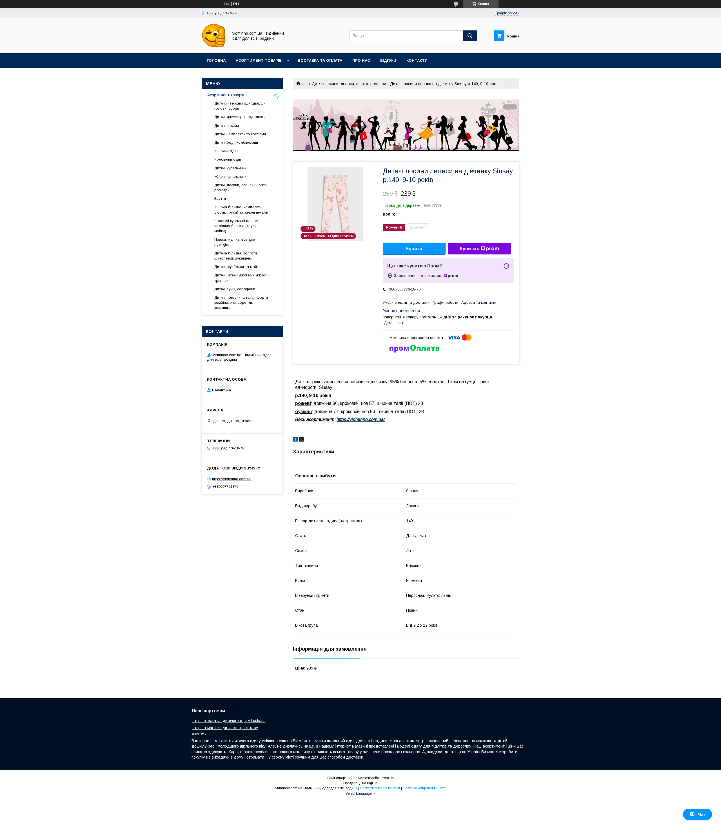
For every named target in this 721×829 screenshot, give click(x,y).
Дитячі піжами (226, 125)
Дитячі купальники (230, 168)
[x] (301, 440)
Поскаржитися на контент (380, 788)
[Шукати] (470, 35)
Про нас (361, 60)
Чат (701, 814)
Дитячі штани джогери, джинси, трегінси (242, 277)
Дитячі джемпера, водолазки (240, 117)
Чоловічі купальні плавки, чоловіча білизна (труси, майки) (236, 226)
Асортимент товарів (259, 60)
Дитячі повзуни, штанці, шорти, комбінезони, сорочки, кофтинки (241, 302)
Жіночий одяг (226, 151)
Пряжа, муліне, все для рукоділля (234, 242)
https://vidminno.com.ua (232, 478)
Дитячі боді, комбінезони (236, 142)
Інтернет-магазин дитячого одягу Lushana (229, 721)
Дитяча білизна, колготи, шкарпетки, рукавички (236, 255)
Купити (414, 248)
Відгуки (388, 60)
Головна (216, 60)
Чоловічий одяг (227, 159)
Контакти (417, 60)
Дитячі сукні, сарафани (234, 289)
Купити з (469, 248)
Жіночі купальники (230, 176)
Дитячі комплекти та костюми (240, 134)
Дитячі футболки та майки (237, 267)
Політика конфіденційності (424, 788)
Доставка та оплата (319, 60)
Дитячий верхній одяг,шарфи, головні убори (240, 105)
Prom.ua (387, 778)
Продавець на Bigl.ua (360, 783)
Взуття (220, 198)
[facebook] (295, 440)
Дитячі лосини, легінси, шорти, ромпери (349, 83)
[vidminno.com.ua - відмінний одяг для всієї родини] (214, 46)
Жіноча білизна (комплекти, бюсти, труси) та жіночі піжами (241, 209)
